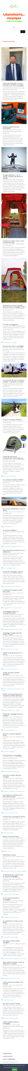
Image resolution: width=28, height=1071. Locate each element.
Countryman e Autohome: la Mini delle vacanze (13, 796)
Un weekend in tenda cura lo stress (13, 921)
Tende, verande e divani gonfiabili (11, 673)
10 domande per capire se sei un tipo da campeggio (13, 875)
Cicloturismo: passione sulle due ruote (12, 591)
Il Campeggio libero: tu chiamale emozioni (10, 612)
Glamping (18, 244)
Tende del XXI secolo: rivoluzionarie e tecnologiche (13, 457)
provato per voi (9, 245)
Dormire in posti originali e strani (12, 734)
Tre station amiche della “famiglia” (11, 941)
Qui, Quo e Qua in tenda (11, 1004)
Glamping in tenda (9, 855)
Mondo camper (21, 88)
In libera (18, 614)
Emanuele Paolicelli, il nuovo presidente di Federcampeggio (13, 84)
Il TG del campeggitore (10, 324)
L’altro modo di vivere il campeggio (11, 1022)
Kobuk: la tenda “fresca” (11, 836)
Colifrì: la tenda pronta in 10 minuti (12, 653)
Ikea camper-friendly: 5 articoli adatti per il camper (13, 963)
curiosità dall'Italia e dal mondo (10, 88)
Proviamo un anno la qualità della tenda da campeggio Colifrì (14, 306)
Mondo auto (11, 327)
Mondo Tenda (14, 89)
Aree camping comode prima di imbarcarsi (14, 551)
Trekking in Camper (7, 986)
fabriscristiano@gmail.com (10, 1062)
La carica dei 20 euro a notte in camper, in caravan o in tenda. (13, 381)
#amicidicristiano (20, 86)
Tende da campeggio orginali (13, 572)
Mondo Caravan (6, 89)
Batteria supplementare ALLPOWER (11, 127)
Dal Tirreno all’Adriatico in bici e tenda (14, 509)
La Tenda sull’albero (10, 530)
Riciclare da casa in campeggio (13, 346)
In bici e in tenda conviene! (12, 419)
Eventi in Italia (19, 179)
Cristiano (6, 86)
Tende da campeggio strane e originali (13, 714)
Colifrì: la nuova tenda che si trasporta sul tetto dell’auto (13, 695)
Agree (14, 1069)
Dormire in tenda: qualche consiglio (12, 776)
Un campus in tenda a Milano (13, 480)
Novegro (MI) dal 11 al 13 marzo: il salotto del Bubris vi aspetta (13, 176)
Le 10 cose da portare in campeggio (11, 898)
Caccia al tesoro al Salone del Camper (13, 983)
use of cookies (21, 1067)
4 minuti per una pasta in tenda (14, 816)
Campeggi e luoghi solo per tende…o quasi (12, 633)
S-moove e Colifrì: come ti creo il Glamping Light (13, 241)
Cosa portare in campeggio (12, 755)
